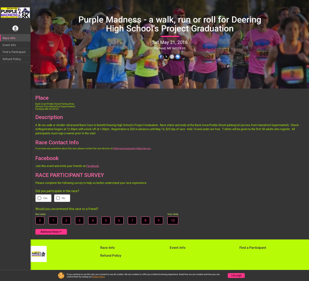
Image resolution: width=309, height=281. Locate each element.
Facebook (92, 166)
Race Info (9, 38)
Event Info (9, 45)
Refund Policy (12, 59)
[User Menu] (15, 28)
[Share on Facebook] (160, 56)
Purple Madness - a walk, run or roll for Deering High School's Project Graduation (169, 23)
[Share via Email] (172, 56)
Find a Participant (14, 52)
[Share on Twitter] (166, 56)
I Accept (236, 275)
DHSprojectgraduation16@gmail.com (132, 148)
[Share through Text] (177, 56)
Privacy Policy (98, 277)
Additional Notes (50, 231)
